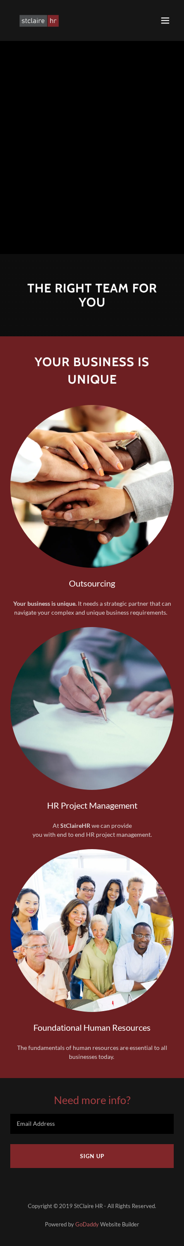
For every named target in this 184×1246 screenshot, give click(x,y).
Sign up (92, 1156)
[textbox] (92, 1124)
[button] (165, 20)
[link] (39, 20)
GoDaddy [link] (87, 1224)
